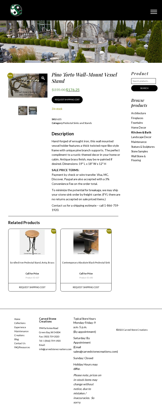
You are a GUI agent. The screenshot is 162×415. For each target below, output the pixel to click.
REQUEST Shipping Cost (32, 287)
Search (144, 88)
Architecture (138, 113)
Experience (20, 327)
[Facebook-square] (117, 325)
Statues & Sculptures (143, 146)
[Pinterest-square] (134, 325)
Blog (16, 339)
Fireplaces (137, 118)
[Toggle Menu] (153, 12)
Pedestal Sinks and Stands (77, 123)
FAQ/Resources (22, 347)
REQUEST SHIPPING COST (67, 99)
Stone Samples (139, 151)
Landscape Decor (141, 137)
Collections (20, 323)
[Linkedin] (142, 325)
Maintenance (139, 142)
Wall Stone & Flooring (138, 158)
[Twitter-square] (125, 325)
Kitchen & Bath (141, 132)
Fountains (137, 122)
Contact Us (20, 343)
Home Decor (138, 127)
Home (17, 319)
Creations (19, 335)
